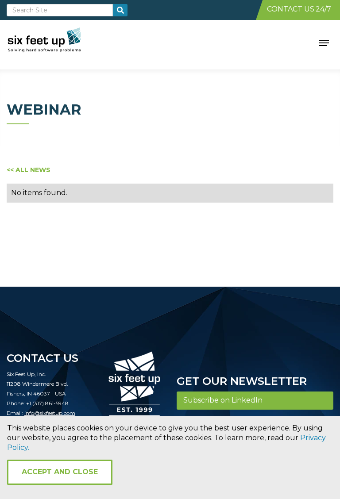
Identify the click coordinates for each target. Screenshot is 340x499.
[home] (54, 42)
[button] (324, 42)
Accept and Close (60, 472)
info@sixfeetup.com (49, 413)
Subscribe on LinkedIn (223, 400)
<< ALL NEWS (28, 170)
